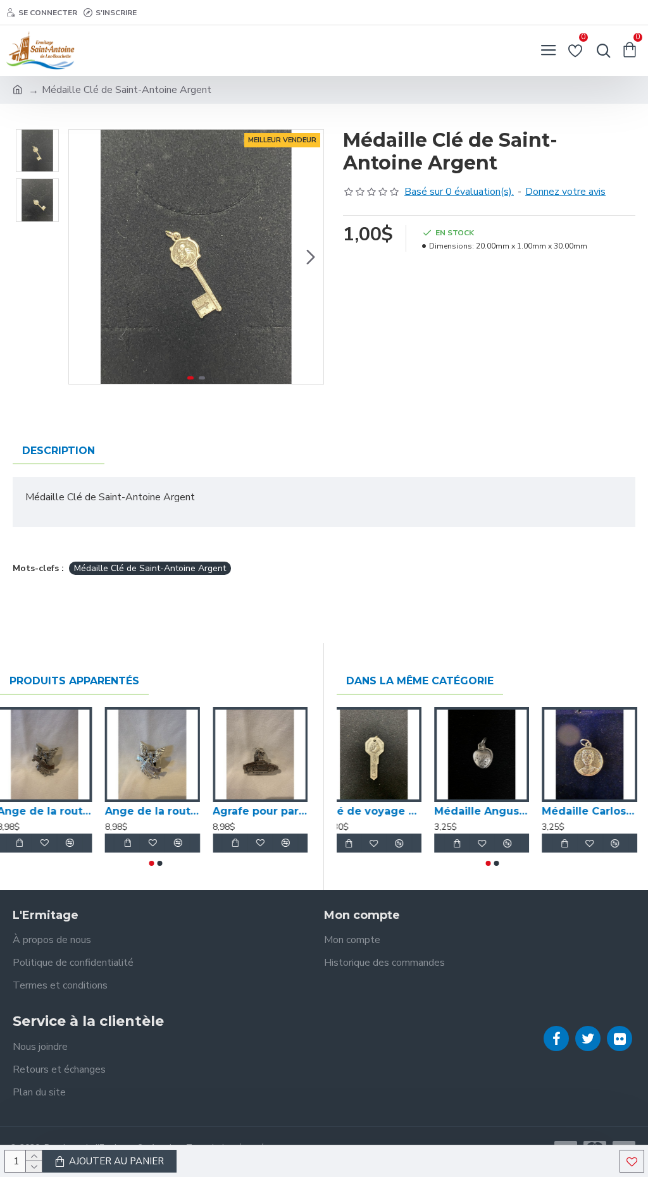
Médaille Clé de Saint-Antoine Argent (150, 568)
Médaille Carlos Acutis (600, 811)
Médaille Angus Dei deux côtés (492, 811)
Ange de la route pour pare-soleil (47, 811)
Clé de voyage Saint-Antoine (384, 811)
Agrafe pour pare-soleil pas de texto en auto (263, 811)
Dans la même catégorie (420, 681)
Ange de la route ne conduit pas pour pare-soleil (155, 811)
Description (58, 451)
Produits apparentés (74, 681)
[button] (81, 256)
